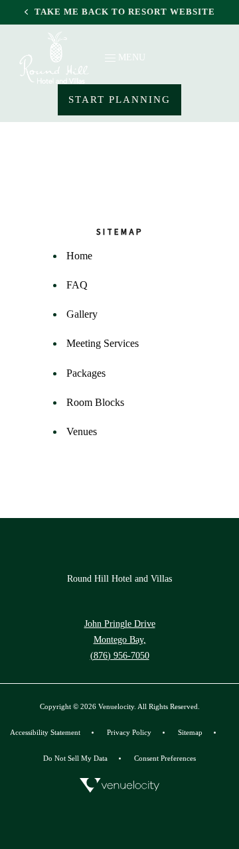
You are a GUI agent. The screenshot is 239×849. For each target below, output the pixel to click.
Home (79, 255)
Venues (81, 431)
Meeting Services (102, 343)
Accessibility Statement (45, 731)
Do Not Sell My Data (75, 758)
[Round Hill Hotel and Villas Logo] (54, 57)
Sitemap (190, 732)
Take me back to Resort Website (125, 12)
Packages (86, 373)
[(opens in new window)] (119, 785)
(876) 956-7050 (119, 656)
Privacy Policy (129, 731)
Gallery (82, 314)
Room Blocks (95, 402)
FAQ (77, 285)
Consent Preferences (165, 758)
